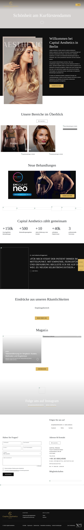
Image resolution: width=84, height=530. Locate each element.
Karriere (44, 517)
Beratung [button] (81, 266)
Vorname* (6, 442)
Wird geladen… (42, 121)
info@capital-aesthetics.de (64, 461)
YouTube (71, 428)
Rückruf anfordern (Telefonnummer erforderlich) (14, 468)
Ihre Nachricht (7, 457)
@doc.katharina (51, 405)
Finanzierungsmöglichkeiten (29, 515)
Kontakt (24, 525)
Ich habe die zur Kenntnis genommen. (17, 470)
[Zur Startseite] (10, 5)
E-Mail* (5, 447)
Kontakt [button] (81, 262)
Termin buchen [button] (56, 85)
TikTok (62, 428)
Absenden (8, 474)
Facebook (53, 428)
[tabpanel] (42, 139)
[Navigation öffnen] (78, 5)
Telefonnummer (27, 447)
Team (44, 515)
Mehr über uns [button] (42, 318)
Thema (5, 452)
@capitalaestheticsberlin (36, 405)
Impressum (29, 525)
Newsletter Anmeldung (45, 525)
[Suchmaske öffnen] (74, 5)
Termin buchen (67, 195)
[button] (42, 22)
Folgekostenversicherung (28, 517)
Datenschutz (36, 525)
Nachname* (26, 442)
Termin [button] (81, 270)
